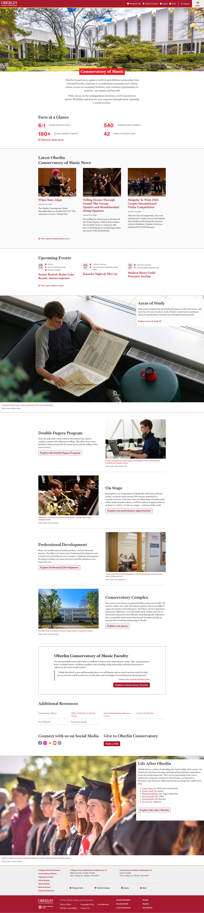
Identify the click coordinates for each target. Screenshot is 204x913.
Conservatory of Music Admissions (134, 870)
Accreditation (103, 904)
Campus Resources (46, 891)
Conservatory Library (47, 713)
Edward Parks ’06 (149, 799)
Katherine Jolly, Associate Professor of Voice (134, 679)
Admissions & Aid (45, 877)
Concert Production (145, 713)
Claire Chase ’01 (149, 788)
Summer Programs (79, 722)
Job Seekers (147, 908)
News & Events (44, 887)
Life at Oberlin (44, 880)
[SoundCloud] (50, 743)
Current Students (123, 900)
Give (174, 4)
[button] (184, 3)
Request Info (135, 4)
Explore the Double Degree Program (60, 452)
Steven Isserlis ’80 (150, 796)
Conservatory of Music (47, 874)
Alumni (146, 900)
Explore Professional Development (59, 567)
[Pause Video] (3, 11)
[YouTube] (55, 743)
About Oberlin (44, 884)
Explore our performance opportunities (129, 510)
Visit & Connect (151, 4)
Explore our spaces (117, 626)
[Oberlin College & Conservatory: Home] (9, 3)
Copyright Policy (87, 904)
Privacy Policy (65, 904)
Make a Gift (112, 743)
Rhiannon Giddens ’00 (152, 793)
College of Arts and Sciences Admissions (87, 870)
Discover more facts (52, 139)
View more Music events (52, 285)
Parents (146, 904)
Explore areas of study (148, 321)
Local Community (123, 908)
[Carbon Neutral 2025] (45, 907)
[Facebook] (40, 743)
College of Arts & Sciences (49, 870)
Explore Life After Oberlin (154, 810)
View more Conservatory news (55, 238)
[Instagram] (60, 743)
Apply (165, 4)
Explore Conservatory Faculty (131, 685)
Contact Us (85, 908)
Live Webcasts (44, 722)
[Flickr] (45, 743)
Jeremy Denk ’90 (149, 791)
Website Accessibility (68, 908)
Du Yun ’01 (147, 802)
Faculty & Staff (122, 904)
